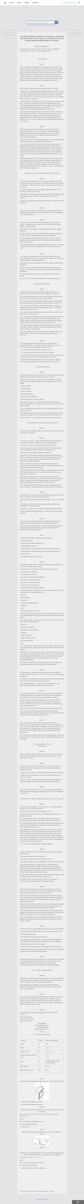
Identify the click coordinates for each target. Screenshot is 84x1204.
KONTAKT (35, 2)
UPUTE (12, 2)
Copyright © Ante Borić (42, 1199)
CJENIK (27, 2)
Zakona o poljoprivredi (53, 49)
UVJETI (19, 2)
